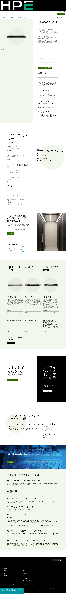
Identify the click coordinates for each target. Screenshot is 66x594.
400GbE (48, 300)
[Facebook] (53, 560)
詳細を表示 (27, 331)
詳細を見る (44, 437)
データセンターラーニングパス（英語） (13, 170)
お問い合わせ (6, 575)
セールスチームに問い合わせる (44, 67)
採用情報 (5, 568)
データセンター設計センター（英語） (13, 148)
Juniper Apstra (49, 41)
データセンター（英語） (11, 181)
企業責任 (5, 570)
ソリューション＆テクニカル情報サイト (28, 580)
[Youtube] (61, 560)
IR (4, 573)
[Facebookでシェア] (57, 17)
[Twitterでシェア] (59, 17)
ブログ (23, 568)
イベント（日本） (25, 578)
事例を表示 (11, 233)
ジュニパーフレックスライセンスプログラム (14, 204)
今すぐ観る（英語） (12, 379)
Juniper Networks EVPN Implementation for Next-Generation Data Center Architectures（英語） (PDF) (15, 191)
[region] (19, 248)
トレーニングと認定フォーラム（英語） (13, 177)
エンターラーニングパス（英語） (12, 172)
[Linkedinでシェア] (61, 17)
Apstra (50, 114)
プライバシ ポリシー (4, 592)
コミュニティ (24, 570)
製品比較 (45, 270)
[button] (60, 11)
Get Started (11, 462)
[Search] (55, 14)
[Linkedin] (59, 560)
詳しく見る (10, 435)
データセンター (20, 302)
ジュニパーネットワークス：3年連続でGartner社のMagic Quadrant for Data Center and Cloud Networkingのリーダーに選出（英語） (15, 196)
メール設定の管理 (25, 573)
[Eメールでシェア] (63, 17)
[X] (55, 560)
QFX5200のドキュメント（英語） (12, 146)
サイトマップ (24, 575)
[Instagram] (57, 560)
